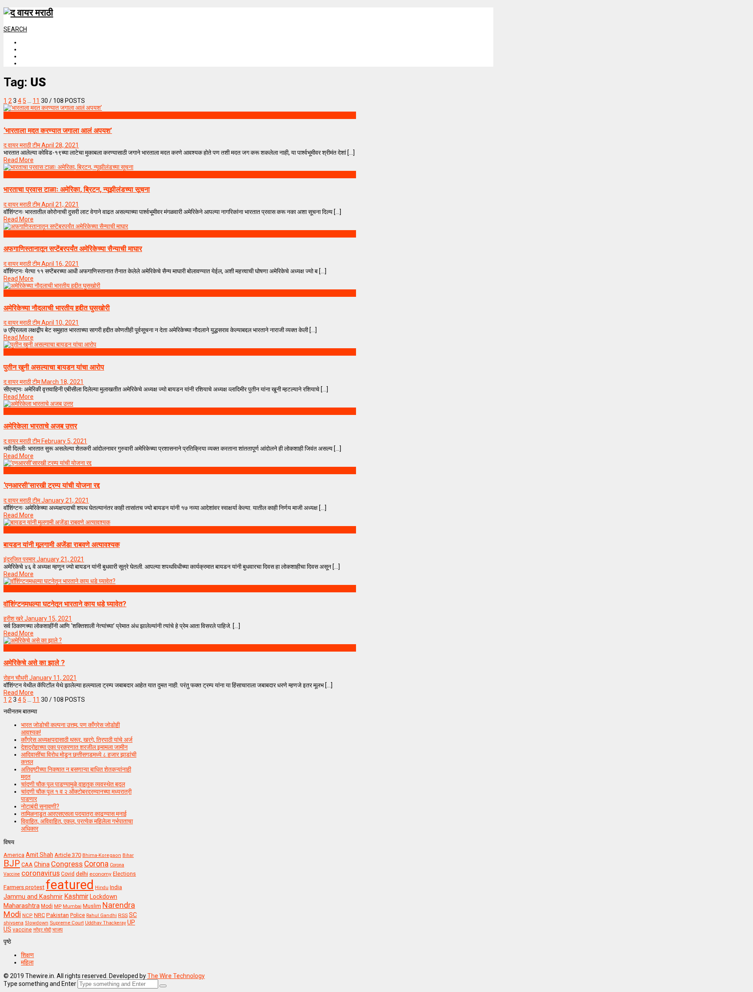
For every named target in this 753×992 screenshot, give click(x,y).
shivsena (13, 923)
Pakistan (57, 914)
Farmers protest (23, 886)
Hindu (102, 887)
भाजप (57, 930)
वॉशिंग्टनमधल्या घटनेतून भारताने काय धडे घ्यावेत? (64, 604)
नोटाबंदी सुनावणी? (40, 806)
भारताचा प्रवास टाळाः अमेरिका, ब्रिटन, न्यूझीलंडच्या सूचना (76, 189)
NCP (27, 915)
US (7, 929)
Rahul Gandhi (101, 915)
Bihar (128, 855)
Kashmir (76, 896)
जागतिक (12, 174)
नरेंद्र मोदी (42, 930)
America (13, 855)
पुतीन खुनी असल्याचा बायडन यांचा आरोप (53, 367)
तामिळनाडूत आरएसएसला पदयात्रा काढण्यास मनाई (74, 813)
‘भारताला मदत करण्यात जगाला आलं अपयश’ (57, 130)
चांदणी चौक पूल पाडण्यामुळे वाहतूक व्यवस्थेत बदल (73, 784)
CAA (27, 864)
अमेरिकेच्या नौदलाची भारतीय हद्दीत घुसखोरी (56, 308)
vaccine (22, 930)
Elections (124, 874)
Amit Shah (39, 854)
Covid (68, 874)
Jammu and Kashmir (33, 896)
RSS (123, 915)
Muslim (92, 906)
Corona (96, 864)
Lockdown (103, 896)
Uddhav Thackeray (105, 923)
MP (57, 906)
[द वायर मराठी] (28, 12)
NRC (39, 915)
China (42, 864)
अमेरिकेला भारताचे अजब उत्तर (40, 426)
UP (131, 922)
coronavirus (40, 873)
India (116, 887)
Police (77, 915)
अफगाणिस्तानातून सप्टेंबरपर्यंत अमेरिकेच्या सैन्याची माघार (72, 249)
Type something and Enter (39, 983)
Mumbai (72, 906)
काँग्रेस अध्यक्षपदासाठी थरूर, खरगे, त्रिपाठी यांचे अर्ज (76, 739)
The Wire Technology (176, 975)
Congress (67, 864)
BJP (11, 863)
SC (133, 914)
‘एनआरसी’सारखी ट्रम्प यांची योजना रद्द (51, 485)
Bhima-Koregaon (101, 855)
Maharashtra (21, 906)
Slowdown (36, 923)
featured (70, 884)
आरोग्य (10, 115)
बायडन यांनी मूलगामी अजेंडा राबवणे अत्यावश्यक (61, 544)
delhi (82, 873)
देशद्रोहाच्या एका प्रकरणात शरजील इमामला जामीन (74, 747)
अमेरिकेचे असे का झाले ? (34, 663)
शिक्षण (27, 954)
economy (100, 874)
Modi (47, 906)
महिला (27, 962)
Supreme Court (67, 923)
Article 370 (67, 855)
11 (36, 100)
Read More (18, 159)
